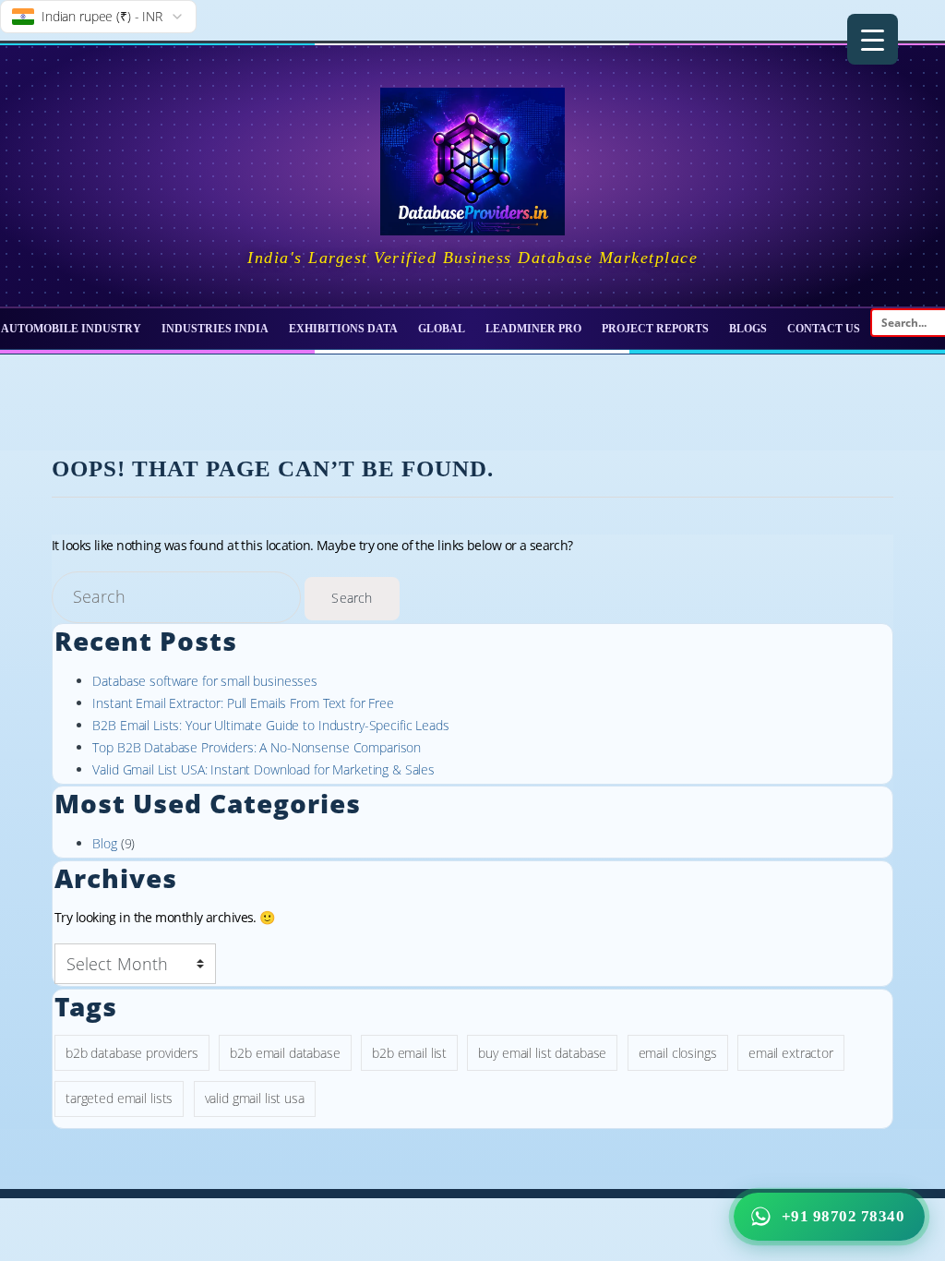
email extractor (790, 1053)
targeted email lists (119, 1098)
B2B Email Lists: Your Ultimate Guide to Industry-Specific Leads (270, 725)
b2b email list (409, 1053)
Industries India (215, 328)
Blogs (748, 328)
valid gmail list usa (255, 1098)
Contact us (823, 328)
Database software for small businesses (204, 681)
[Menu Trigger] (872, 39)
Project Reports (655, 328)
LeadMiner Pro (533, 328)
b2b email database (285, 1053)
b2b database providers (132, 1053)
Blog (104, 843)
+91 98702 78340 (843, 1216)
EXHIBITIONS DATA (343, 328)
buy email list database (542, 1053)
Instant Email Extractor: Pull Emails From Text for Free (242, 703)
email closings (678, 1053)
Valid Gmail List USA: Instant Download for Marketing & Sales (263, 769)
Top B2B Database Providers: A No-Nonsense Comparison (256, 747)
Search (351, 597)
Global (441, 328)
